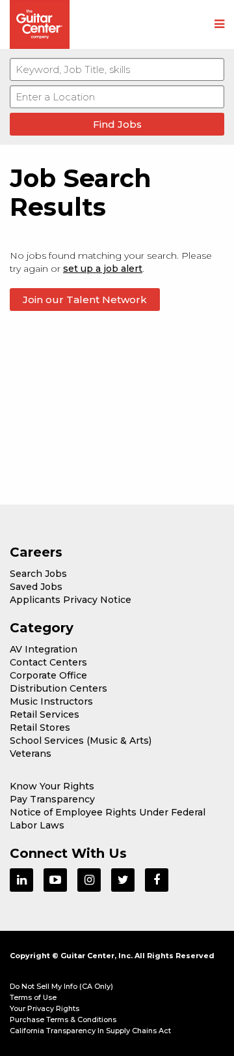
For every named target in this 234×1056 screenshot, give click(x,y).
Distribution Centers (58, 688)
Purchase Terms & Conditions (63, 1019)
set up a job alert (102, 268)
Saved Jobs (36, 587)
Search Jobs (38, 573)
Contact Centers (48, 662)
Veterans (30, 753)
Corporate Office (48, 675)
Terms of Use (33, 997)
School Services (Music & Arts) (80, 740)
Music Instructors (51, 701)
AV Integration (43, 649)
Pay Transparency (52, 799)
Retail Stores (40, 727)
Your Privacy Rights (44, 1008)
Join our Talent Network (85, 299)
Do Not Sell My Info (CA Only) (61, 986)
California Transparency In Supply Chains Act (90, 1030)
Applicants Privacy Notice (70, 600)
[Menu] (219, 25)
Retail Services (44, 714)
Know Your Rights (52, 786)
